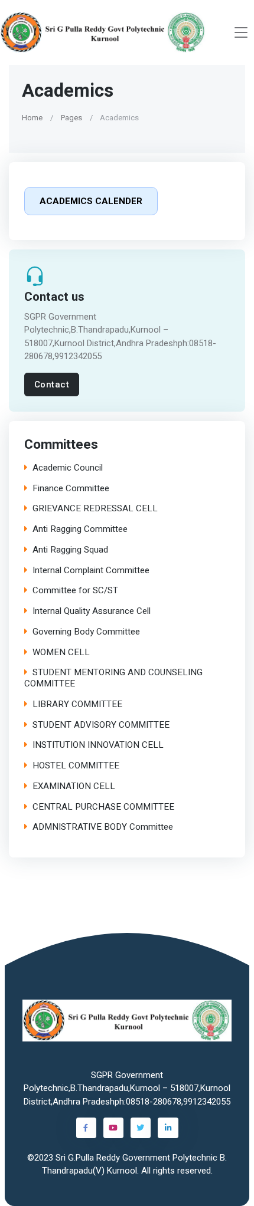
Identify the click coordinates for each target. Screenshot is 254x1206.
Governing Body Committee (86, 631)
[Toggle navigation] (241, 32)
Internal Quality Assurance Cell (91, 611)
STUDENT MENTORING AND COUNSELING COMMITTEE (113, 678)
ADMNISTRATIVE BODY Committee (102, 827)
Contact (52, 384)
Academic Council (67, 468)
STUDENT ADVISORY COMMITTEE (101, 724)
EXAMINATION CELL (73, 786)
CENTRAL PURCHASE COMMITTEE (103, 806)
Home (32, 117)
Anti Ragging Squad (70, 550)
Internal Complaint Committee (90, 570)
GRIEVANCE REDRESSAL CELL (95, 508)
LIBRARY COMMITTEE (77, 704)
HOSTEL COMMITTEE (75, 765)
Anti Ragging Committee (80, 529)
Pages (71, 117)
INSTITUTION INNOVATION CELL (98, 745)
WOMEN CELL (61, 652)
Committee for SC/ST (75, 590)
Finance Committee (70, 488)
